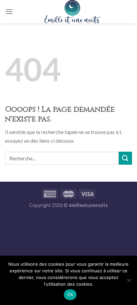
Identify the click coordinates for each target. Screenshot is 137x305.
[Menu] (9, 11)
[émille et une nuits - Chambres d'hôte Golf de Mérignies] (72, 11)
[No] (128, 282)
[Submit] (125, 158)
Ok (70, 294)
